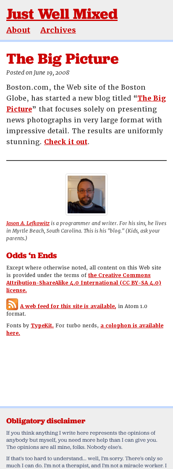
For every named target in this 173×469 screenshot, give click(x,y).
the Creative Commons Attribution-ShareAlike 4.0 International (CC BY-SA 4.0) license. (83, 283)
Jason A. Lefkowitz (28, 223)
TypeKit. (42, 325)
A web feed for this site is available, (68, 306)
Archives (58, 30)
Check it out (65, 141)
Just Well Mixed (62, 13)
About (18, 30)
